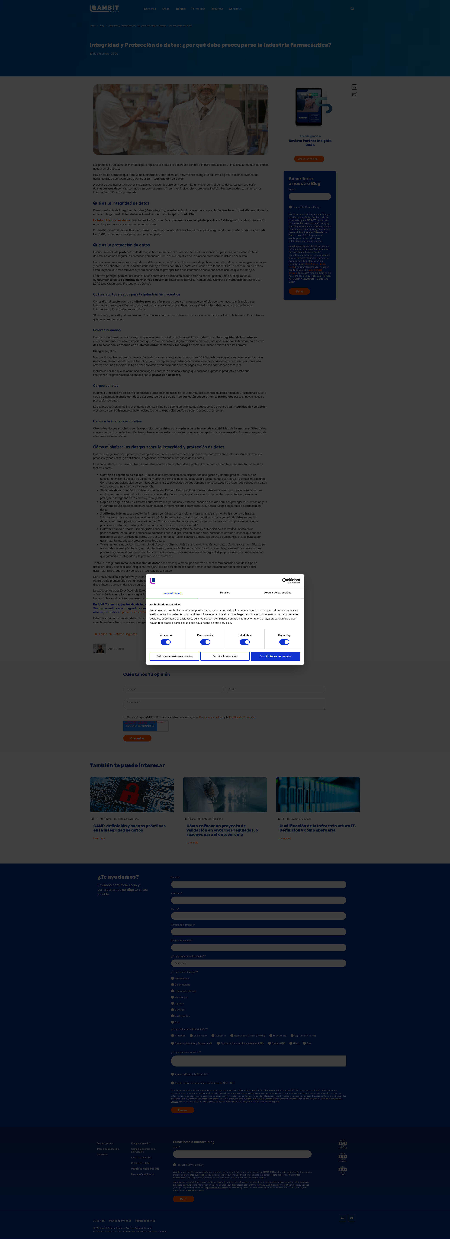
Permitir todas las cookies (275, 656)
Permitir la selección (225, 656)
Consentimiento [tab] (172, 593)
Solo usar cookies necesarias (174, 656)
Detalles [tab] (225, 592)
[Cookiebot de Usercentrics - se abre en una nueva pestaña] (284, 581)
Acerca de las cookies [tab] (277, 592)
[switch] (201, 640)
